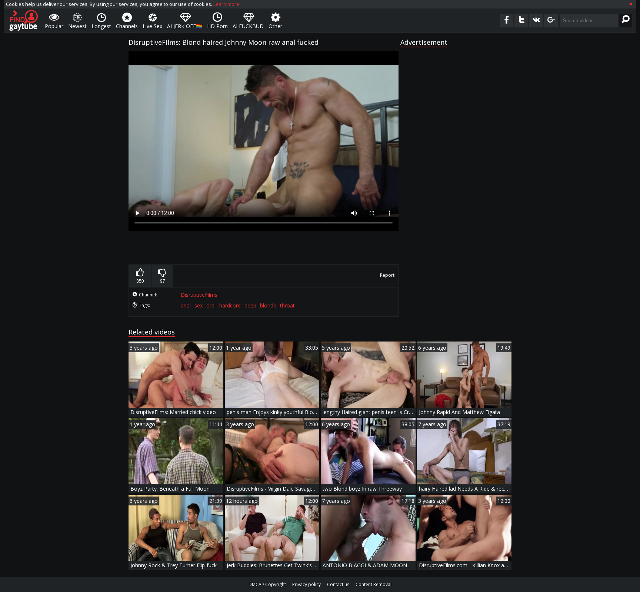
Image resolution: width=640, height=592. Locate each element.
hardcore (230, 305)
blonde (268, 305)
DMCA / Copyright (267, 584)
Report (387, 275)
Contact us (338, 584)
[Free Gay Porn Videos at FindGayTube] (23, 20)
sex (198, 305)
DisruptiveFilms (199, 294)
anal (186, 305)
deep (250, 305)
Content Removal (373, 584)
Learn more (226, 4)
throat (287, 305)
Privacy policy (306, 584)
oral (211, 305)
